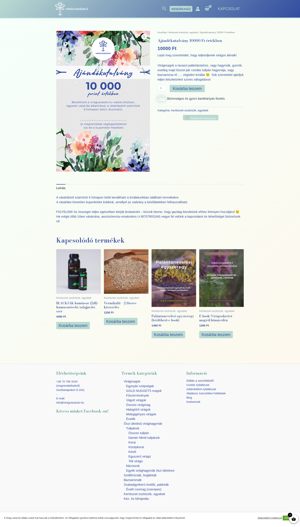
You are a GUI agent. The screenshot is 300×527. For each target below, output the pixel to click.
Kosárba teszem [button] (73, 325)
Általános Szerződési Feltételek (206, 393)
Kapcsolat (229, 9)
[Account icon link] (197, 9)
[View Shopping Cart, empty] (207, 9)
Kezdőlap (162, 32)
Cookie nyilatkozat (197, 385)
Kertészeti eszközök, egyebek (183, 32)
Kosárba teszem (187, 88)
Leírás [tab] (60, 188)
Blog (189, 397)
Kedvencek (193, 401)
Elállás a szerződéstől (200, 380)
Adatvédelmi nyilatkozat (201, 389)
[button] (164, 9)
